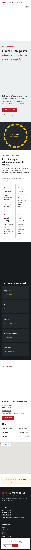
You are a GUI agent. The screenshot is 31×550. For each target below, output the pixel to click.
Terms (4, 532)
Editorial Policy (6, 536)
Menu (27, 6)
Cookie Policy (6, 529)
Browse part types (9, 115)
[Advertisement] (15, 24)
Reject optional (7, 546)
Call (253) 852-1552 (9, 109)
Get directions (8, 417)
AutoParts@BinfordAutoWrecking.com (13, 413)
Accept (15, 546)
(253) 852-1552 (6, 411)
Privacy (4, 527)
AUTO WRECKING (13, 3)
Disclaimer (5, 534)
